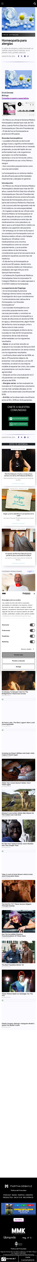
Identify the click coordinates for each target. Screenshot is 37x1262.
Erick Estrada (11, 35)
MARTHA (21, 1195)
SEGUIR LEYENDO (18, 483)
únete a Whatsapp (20, 424)
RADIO (14, 1195)
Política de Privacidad (18, 1249)
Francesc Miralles (18, 488)
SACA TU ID (18, 1197)
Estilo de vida (18, 449)
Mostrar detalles (26, 649)
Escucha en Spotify (19, 419)
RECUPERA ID (28, 1197)
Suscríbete (18, 1220)
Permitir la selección (18, 661)
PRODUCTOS (8, 1197)
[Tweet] (21, 56)
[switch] (32, 630)
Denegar (18, 666)
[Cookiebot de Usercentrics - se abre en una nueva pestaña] (22, 594)
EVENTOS (29, 1195)
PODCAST (7, 1195)
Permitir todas (18, 655)
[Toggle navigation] (2, 3)
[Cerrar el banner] (34, 593)
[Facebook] (18, 56)
